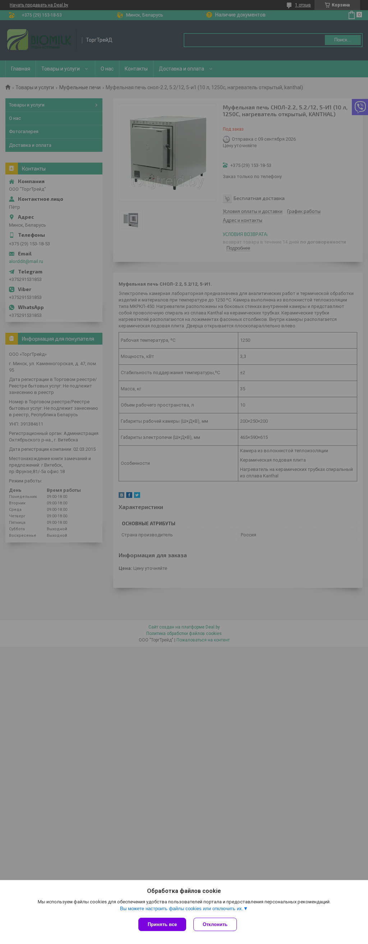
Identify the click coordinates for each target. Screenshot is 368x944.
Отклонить (215, 924)
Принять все (162, 924)
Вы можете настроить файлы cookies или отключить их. (181, 908)
